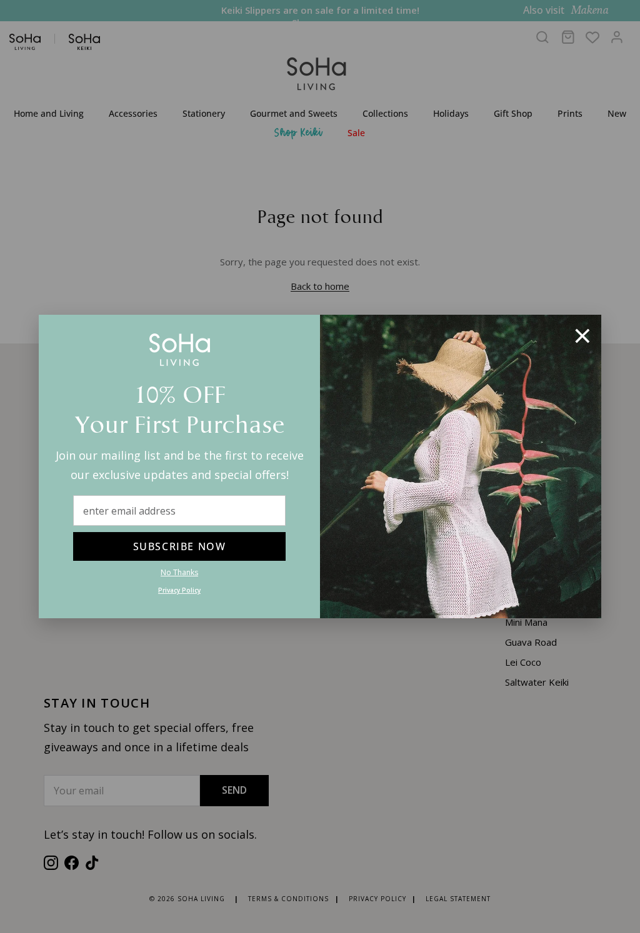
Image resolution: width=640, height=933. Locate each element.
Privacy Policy (179, 590)
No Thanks (179, 572)
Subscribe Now (179, 546)
